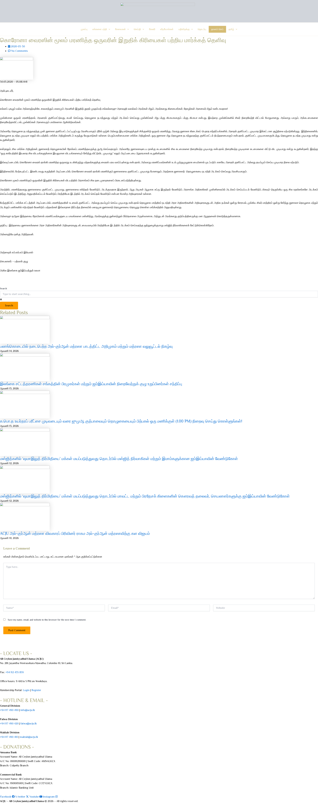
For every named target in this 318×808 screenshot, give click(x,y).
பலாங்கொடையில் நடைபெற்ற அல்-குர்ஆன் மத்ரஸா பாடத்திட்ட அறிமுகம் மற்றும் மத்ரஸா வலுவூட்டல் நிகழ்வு (86, 346)
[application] (108, 29)
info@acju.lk (28, 710)
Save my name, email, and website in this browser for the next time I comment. (47, 619)
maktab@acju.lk (29, 737)
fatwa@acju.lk (29, 723)
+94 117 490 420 (9, 723)
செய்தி (137, 29)
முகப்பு (84, 29)
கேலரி (152, 29)
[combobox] (159, 294)
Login (26, 690)
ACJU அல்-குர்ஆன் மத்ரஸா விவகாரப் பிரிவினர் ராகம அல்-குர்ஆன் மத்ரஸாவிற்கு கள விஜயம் (75, 533)
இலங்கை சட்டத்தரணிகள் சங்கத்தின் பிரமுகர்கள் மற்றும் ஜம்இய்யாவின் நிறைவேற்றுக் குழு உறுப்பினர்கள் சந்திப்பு (91, 384)
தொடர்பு (202, 29)
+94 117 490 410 (9, 737)
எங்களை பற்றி (99, 29)
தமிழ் (231, 29)
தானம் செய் (217, 29)
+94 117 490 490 (9, 710)
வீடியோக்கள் (166, 29)
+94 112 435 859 (14, 672)
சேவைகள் (120, 29)
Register (36, 690)
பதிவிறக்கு (184, 29)
